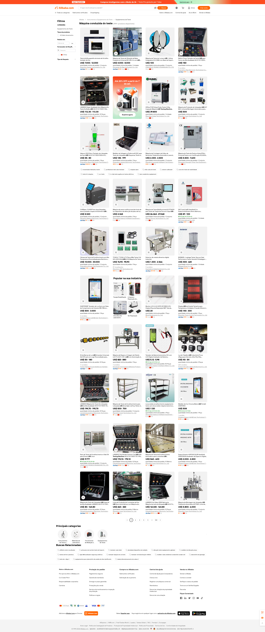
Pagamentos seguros (96, 574)
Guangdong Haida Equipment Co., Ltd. (158, 269)
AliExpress (103, 622)
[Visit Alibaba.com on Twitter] (189, 598)
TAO (148, 622)
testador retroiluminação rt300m (141, 554)
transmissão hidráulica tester (91, 169)
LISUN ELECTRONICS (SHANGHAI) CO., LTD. (160, 67)
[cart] (183, 8)
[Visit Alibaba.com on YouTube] (197, 598)
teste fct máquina (88, 174)
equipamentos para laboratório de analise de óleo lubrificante (93, 559)
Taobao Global (141, 622)
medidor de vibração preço (189, 550)
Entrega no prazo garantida (97, 581)
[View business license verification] (151, 629)
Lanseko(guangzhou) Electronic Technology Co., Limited (94, 116)
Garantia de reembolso (96, 577)
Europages (162, 622)
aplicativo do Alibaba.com (166, 613)
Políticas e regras (94, 595)
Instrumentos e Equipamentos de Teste (100, 19)
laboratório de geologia (198, 554)
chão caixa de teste (150, 169)
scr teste (101, 174)
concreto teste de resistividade (188, 169)
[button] (155, 8)
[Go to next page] (160, 520)
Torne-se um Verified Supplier (189, 585)
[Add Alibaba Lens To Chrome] (91, 613)
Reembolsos (154, 585)
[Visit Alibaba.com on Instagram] (193, 598)
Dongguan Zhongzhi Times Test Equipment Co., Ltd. (192, 162)
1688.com (111, 622)
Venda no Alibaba (185, 574)
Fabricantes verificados (126, 574)
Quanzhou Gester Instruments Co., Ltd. (92, 67)
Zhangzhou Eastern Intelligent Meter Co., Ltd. (160, 365)
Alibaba (81, 19)
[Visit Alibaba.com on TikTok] (202, 598)
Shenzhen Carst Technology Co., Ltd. (190, 116)
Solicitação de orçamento (127, 577)
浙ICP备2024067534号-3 (185, 629)
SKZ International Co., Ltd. (186, 220)
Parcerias (183, 589)
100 (156, 520)
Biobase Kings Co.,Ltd (185, 266)
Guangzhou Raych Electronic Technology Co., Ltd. (94, 162)
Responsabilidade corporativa (68, 581)
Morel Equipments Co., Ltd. (154, 315)
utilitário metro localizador (67, 550)
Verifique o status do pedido (189, 581)
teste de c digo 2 (64, 559)
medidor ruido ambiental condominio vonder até (171, 554)
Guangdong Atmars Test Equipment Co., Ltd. (94, 266)
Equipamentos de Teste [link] (123, 19)
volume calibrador (167, 169)
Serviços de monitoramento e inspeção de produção (101, 590)
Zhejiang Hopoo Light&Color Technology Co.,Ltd (94, 318)
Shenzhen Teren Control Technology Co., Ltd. (192, 315)
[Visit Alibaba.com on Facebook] (181, 598)
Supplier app (125, 613)
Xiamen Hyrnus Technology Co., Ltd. (157, 218)
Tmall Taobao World (122, 622)
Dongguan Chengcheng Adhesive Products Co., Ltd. (127, 367)
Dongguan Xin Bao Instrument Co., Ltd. (125, 67)
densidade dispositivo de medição (137, 550)
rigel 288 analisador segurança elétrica (91, 554)
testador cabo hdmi (116, 550)
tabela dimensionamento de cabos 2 (128, 559)
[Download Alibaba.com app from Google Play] (199, 613)
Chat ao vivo (154, 577)
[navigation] (66, 270)
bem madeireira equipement (148, 174)
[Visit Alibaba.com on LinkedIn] (185, 598)
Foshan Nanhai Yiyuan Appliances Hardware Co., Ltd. (94, 367)
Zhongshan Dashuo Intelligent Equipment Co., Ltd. (127, 218)
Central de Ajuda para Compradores (161, 574)
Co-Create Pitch (64, 577)
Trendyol (154, 622)
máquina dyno (134, 169)
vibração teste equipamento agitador (164, 550)
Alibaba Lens (70, 613)
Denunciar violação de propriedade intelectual (161, 590)
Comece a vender (185, 577)
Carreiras (62, 585)
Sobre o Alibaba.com (66, 569)
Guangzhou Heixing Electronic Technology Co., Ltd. (127, 162)
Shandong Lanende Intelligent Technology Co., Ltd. (160, 162)
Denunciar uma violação (157, 595)
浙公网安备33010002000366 (166, 629)
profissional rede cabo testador (115, 169)
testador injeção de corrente (116, 554)
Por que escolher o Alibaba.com (69, 574)
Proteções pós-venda (96, 585)
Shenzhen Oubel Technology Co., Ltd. (157, 116)
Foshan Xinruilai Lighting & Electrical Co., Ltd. (192, 367)
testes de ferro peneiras (67, 554)
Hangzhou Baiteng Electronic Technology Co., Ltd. (94, 218)
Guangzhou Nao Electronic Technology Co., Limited (192, 70)
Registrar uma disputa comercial (160, 581)
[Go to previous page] (127, 520)
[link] (262, 612)
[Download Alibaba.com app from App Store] (184, 613)
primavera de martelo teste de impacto (92, 550)
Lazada (132, 622)
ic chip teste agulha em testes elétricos (122, 174)
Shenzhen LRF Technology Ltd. (123, 269)
